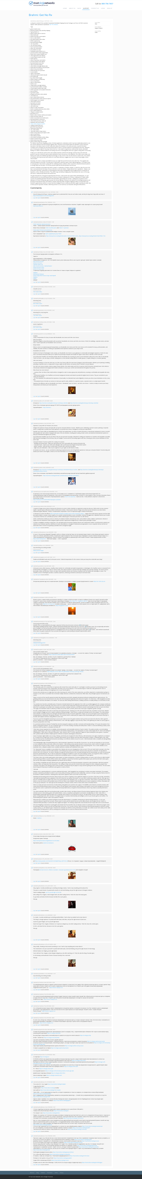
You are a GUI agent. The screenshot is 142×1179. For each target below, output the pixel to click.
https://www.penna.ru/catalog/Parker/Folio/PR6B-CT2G (92, 236)
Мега (70, 601)
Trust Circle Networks (35, 1176)
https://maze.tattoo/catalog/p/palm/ (81, 1127)
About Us (72, 8)
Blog (79, 8)
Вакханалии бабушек (38, 274)
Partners (43, 1172)
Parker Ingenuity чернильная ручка (41, 224)
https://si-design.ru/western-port (54, 1075)
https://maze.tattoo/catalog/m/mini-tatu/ (79, 1155)
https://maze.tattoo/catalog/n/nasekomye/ (92, 1126)
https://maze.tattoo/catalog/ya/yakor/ (63, 1158)
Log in (34, 197)
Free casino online (37, 291)
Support (86, 8)
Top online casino (37, 315)
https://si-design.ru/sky (85, 1035)
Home (65, 8)
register (39, 197)
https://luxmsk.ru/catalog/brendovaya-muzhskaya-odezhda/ (53, 403)
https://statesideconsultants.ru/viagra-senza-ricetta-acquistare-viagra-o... (67, 513)
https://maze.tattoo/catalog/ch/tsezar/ (73, 1142)
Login (103, 8)
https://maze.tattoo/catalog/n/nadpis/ (57, 1084)
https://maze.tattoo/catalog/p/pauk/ (83, 1139)
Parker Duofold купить (51, 227)
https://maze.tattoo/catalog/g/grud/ (62, 1100)
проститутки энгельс (38, 261)
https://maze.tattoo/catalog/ (48, 1087)
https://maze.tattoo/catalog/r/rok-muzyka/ (50, 1090)
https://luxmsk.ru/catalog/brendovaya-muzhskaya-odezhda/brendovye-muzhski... (58, 469)
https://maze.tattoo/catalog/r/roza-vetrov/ (73, 1118)
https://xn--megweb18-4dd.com (80, 601)
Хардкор (35, 272)
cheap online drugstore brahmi (37, 124)
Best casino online (37, 327)
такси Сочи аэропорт (70, 496)
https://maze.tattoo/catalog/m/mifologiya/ (92, 1162)
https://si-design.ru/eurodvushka (51, 1037)
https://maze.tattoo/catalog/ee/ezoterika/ (89, 1147)
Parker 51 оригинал (64, 227)
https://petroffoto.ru (38, 206)
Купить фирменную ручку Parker (53, 233)
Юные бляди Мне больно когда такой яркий (44, 275)
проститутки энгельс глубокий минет (42, 266)
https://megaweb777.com (62, 605)
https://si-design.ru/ (44, 1056)
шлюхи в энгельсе (37, 263)
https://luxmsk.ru (47, 407)
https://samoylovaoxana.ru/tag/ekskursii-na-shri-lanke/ (46, 840)
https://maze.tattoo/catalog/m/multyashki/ (60, 1154)
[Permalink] (32, 192)
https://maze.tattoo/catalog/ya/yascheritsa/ (63, 1152)
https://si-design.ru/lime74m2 (58, 1073)
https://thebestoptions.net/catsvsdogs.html (43, 195)
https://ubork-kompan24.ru (39, 538)
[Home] (42, 3)
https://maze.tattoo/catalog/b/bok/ (41, 1150)
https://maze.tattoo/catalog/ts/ (61, 1110)
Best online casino (37, 303)
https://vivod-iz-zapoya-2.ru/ (56, 987)
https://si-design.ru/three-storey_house (74, 1045)
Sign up (109, 8)
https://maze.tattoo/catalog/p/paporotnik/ (87, 1145)
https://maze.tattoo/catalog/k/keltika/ (42, 1093)
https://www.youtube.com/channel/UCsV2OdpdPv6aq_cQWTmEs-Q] (51, 861)
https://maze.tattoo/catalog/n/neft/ (41, 1096)
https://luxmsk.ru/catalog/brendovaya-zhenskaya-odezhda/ (84, 403)
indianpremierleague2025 (39, 642)
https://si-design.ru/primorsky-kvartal (96, 1041)
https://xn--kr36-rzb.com (99, 581)
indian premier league (38, 550)
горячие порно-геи (38, 264)
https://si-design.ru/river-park (71, 1066)
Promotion (49, 1172)
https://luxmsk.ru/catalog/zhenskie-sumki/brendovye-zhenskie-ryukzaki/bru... (61, 475)
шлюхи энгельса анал (38, 267)
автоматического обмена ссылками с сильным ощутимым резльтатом (57, 870)
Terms (56, 1172)
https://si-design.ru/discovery (79, 1060)
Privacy (61, 1172)
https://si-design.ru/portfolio (53, 1033)
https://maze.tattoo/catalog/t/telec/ (51, 1113)
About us (32, 1172)
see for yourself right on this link (53, 892)
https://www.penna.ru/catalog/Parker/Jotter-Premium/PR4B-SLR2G (62, 236)
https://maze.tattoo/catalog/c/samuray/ (77, 1129)
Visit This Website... (54, 24)
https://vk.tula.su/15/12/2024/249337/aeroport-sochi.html (47, 499)
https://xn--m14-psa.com (49, 604)
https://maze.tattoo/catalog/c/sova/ (90, 1141)
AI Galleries (39, 818)
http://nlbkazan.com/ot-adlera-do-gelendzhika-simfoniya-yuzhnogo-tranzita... (65, 671)
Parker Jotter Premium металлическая (42, 230)
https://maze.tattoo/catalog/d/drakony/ (42, 1124)
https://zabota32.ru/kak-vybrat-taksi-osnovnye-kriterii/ (62, 654)
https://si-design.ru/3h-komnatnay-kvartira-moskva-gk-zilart (59, 1071)
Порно (35, 278)
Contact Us (95, 8)
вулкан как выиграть (48, 843)
